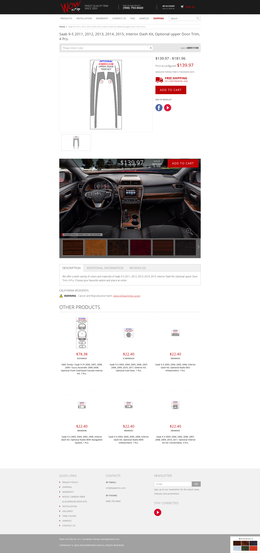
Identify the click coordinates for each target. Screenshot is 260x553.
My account (168, 7)
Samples (144, 18)
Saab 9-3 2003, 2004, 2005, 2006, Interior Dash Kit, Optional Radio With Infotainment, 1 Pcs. (128, 439)
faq (132, 18)
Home (62, 26)
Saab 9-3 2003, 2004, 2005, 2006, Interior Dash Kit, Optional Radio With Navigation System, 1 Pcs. (81, 439)
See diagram (95, 234)
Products (66, 18)
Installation (84, 18)
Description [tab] (71, 268)
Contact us (119, 18)
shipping (158, 18)
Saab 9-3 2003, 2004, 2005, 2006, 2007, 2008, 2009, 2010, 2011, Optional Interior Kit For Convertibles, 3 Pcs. (175, 439)
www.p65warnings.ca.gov (126, 295)
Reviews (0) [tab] (137, 268)
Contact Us (68, 525)
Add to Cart (171, 90)
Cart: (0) (190, 6)
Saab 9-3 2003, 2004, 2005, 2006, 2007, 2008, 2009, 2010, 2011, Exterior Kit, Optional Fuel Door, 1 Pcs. (129, 367)
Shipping (67, 487)
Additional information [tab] (105, 268)
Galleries (67, 511)
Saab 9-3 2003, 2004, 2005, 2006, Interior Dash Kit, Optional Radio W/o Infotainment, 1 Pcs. (175, 367)
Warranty (102, 18)
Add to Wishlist (163, 99)
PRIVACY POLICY (70, 482)
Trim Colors (69, 515)
